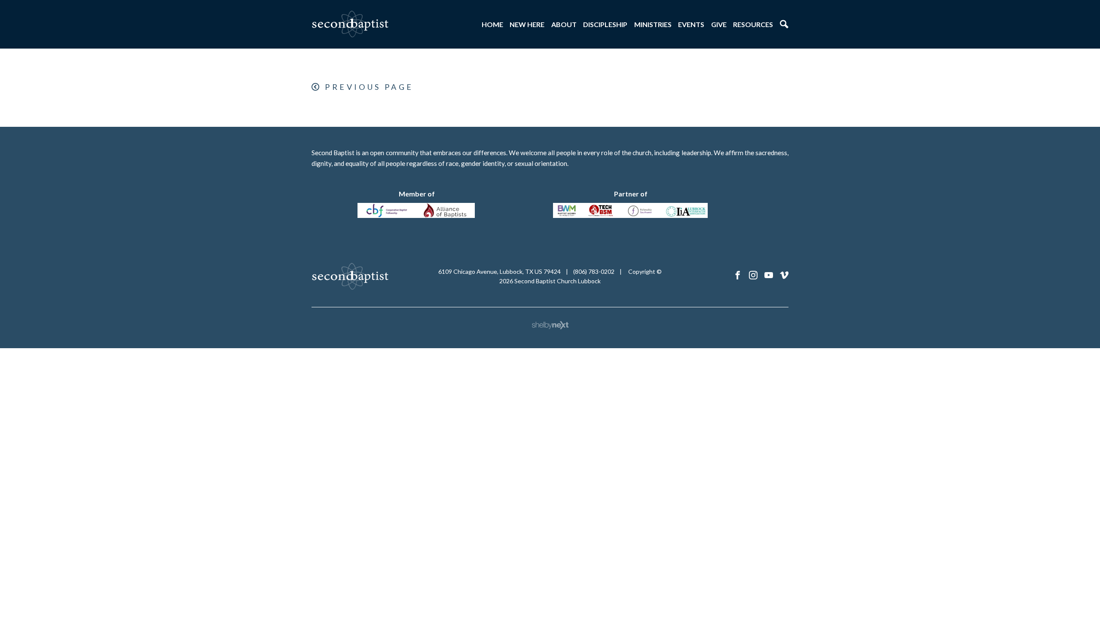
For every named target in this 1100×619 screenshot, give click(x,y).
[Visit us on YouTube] (768, 275)
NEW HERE (527, 24)
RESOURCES (753, 24)
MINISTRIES (653, 24)
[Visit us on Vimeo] (784, 275)
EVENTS (691, 24)
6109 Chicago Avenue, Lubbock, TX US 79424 (499, 271)
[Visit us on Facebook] (737, 275)
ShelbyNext (550, 325)
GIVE (719, 24)
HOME (492, 24)
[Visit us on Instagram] (753, 275)
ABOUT (564, 24)
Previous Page (369, 87)
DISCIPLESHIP (605, 24)
